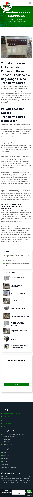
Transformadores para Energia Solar (18, 278)
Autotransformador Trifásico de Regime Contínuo (17, 323)
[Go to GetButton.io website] (29, 495)
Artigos (4, 461)
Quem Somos (6, 455)
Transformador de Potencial (20, 316)
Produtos (19, 19)
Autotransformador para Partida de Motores (19, 346)
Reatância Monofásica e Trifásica (19, 331)
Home (12, 19)
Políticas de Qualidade (9, 467)
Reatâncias (14, 301)
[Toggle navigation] (30, 3)
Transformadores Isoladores (16, 285)
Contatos (5, 464)
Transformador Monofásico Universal (20, 338)
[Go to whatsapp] (29, 491)
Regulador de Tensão (18, 308)
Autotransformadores (18, 293)
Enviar (16, 385)
